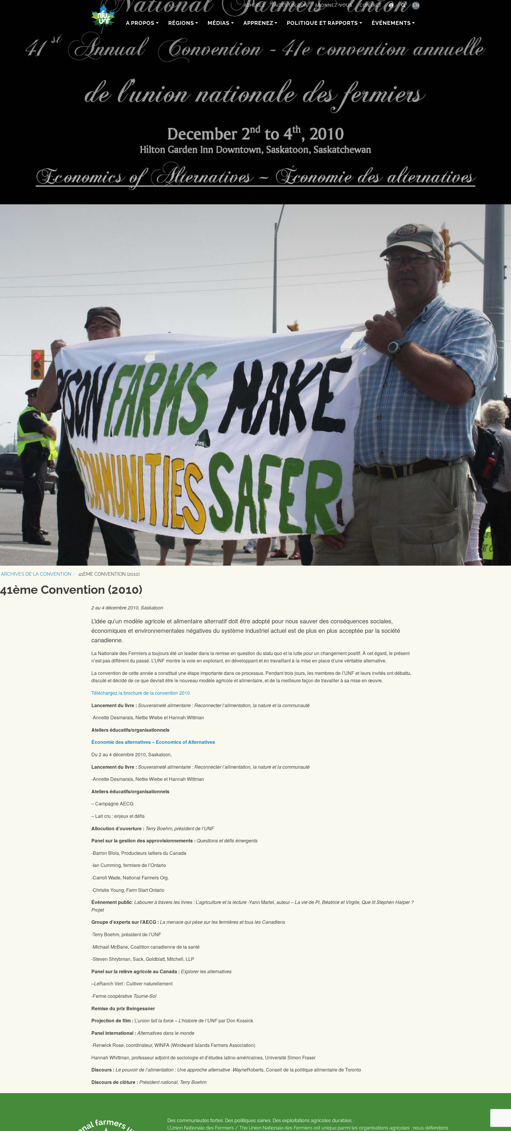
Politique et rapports (322, 23)
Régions (181, 23)
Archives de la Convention (36, 574)
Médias (218, 23)
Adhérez (254, 5)
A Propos (140, 23)
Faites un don (290, 5)
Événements (391, 23)
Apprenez (258, 23)
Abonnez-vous (333, 5)
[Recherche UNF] (403, 5)
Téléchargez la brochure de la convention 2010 (140, 692)
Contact (371, 5)
